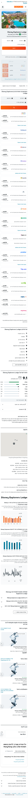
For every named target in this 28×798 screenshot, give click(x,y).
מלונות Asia (14, 793)
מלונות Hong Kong (19, 794)
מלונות (19, 793)
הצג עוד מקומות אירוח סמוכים (6, 629)
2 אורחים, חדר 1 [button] (21, 44)
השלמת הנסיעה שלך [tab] (20, 751)
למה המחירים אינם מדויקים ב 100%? (17, 786)
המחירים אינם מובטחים (21, 776)
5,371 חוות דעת (11, 34)
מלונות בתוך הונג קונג (6, 793)
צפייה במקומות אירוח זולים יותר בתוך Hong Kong (7, 659)
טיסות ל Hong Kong (20, 759)
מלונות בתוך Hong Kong (19, 761)
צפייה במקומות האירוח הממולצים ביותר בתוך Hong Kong (7, 690)
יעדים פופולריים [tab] (9, 751)
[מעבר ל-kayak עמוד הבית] (18, 7)
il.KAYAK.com (24, 793)
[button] (1, 2)
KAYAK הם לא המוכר (21, 781)
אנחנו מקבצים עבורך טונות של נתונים (17, 783)
